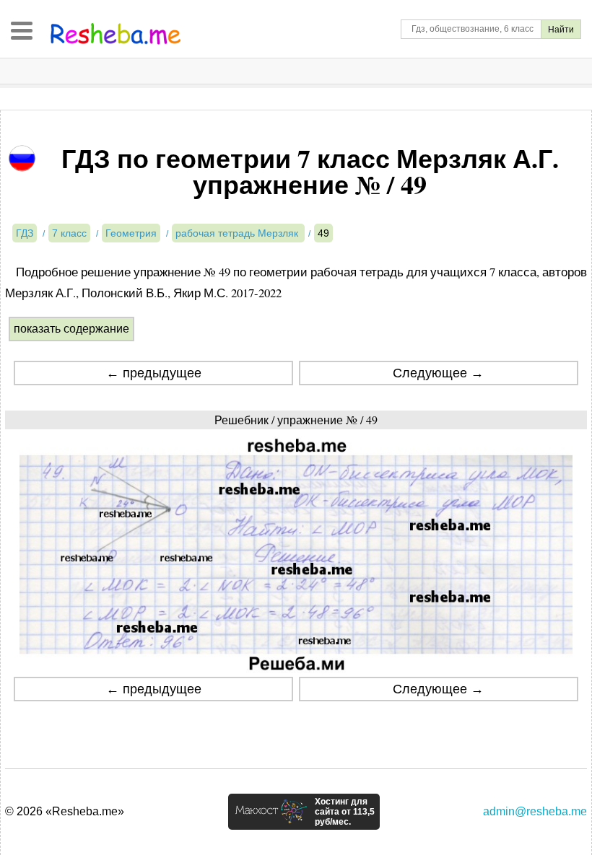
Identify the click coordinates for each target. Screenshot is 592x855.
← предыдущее (153, 373)
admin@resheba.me (535, 811)
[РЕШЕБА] (115, 34)
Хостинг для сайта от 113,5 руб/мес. (345, 812)
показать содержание (71, 329)
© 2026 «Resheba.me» (64, 811)
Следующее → (438, 373)
